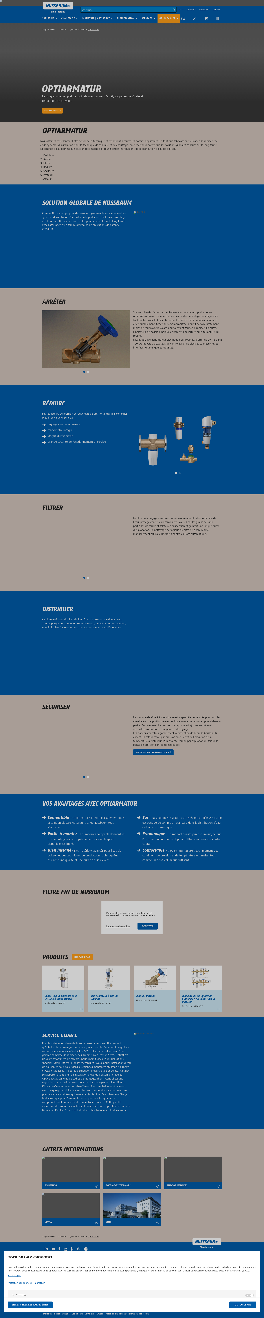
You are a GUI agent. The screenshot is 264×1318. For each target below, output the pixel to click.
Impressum (39, 1283)
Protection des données (20, 1283)
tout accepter (242, 1304)
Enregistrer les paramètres (30, 1304)
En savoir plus (14, 1275)
